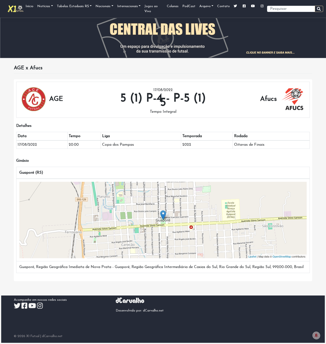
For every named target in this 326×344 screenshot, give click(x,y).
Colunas (173, 6)
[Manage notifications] (316, 335)
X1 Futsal (32, 336)
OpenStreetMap (282, 256)
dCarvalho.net (153, 310)
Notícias (43, 6)
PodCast (188, 6)
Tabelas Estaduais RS (73, 6)
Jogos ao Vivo (151, 9)
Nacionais (102, 6)
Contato (223, 6)
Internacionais (127, 6)
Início (29, 6)
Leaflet (252, 256)
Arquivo (205, 6)
